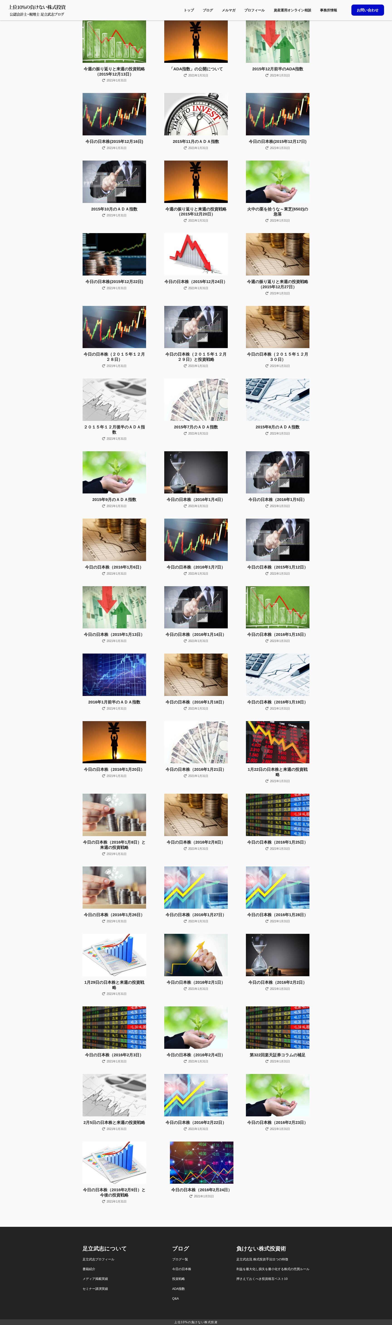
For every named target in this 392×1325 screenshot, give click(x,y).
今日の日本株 (181, 1269)
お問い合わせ (368, 10)
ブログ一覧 (180, 1259)
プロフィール (254, 10)
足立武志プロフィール (98, 1259)
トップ (189, 10)
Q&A (175, 1298)
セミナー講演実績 (95, 1289)
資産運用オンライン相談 (292, 10)
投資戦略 (178, 1279)
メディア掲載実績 (95, 1279)
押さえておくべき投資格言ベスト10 (262, 1279)
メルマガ (228, 10)
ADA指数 (178, 1289)
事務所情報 (328, 10)
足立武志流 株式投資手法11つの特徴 (262, 1259)
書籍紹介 (89, 1269)
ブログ (208, 10)
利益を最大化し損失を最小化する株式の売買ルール (272, 1269)
